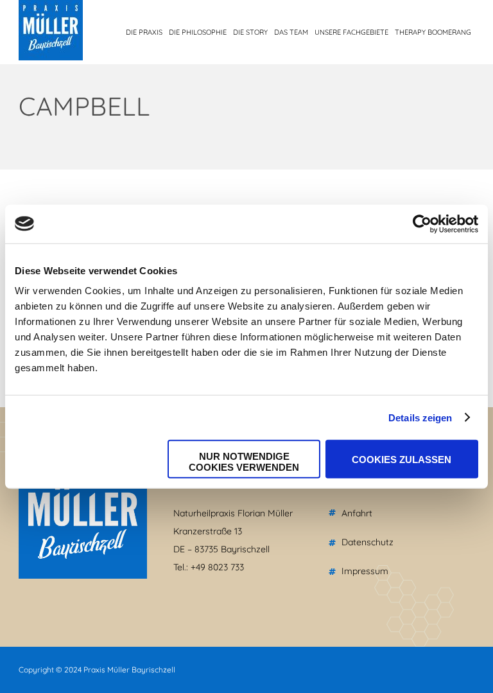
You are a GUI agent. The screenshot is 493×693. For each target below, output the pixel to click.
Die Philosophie (198, 32)
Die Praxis (144, 32)
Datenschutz (368, 542)
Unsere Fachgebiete (351, 32)
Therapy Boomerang (433, 32)
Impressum (365, 571)
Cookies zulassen (401, 458)
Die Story (250, 32)
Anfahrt (357, 513)
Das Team (291, 32)
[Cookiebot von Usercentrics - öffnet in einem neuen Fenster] (422, 223)
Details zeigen (420, 417)
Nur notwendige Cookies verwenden (244, 462)
